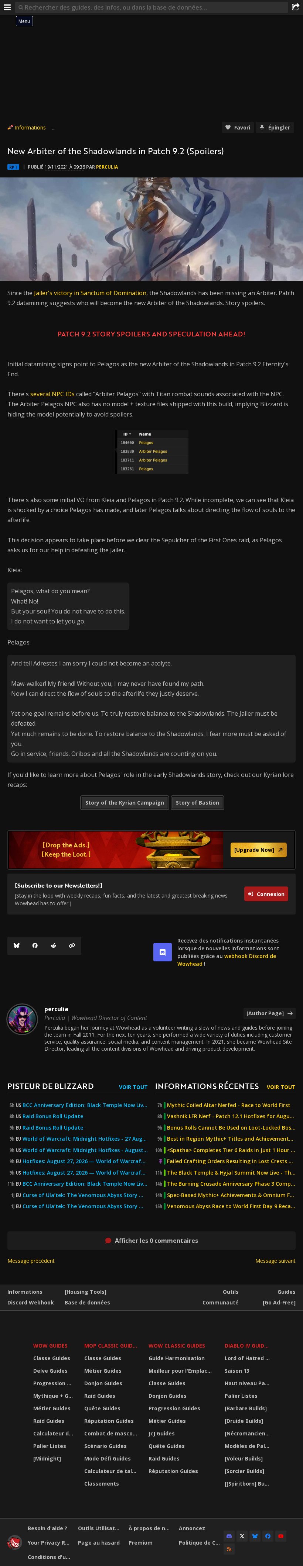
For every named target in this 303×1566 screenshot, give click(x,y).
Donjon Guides (103, 1383)
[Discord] (229, 1536)
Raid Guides (48, 1420)
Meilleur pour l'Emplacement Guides (182, 1370)
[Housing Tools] (85, 1291)
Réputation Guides (109, 1420)
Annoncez (192, 1528)
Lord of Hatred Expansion (248, 1358)
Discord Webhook (30, 1302)
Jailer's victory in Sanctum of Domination (90, 293)
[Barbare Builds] (246, 1408)
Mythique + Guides (54, 1395)
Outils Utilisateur (100, 1528)
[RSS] (229, 1549)
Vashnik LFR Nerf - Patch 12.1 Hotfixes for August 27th (231, 1116)
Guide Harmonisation (177, 1358)
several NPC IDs (52, 394)
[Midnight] (47, 1458)
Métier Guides (52, 1408)
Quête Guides (102, 1408)
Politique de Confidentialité (201, 1542)
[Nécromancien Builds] (248, 1433)
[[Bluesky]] (16, 946)
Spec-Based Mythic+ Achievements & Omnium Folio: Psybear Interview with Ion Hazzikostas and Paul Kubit (231, 1195)
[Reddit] (53, 946)
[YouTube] (280, 1536)
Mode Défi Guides (107, 1458)
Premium (141, 1542)
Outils (231, 1291)
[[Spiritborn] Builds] (248, 1483)
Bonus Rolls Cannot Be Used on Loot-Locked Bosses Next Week (231, 1127)
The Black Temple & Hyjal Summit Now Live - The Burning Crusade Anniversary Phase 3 (231, 1172)
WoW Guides (50, 1345)
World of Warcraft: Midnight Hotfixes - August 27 (85, 1150)
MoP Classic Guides (111, 1345)
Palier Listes (49, 1445)
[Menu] (7, 7)
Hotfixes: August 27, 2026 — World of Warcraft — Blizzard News (85, 1161)
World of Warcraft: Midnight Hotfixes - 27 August (85, 1138)
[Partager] (295, 7)
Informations (30, 127)
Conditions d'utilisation (50, 1556)
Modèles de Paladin (248, 1445)
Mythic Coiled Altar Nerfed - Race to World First (228, 1105)
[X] (242, 1536)
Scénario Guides (105, 1445)
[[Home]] (14, 1547)
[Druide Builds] (244, 1420)
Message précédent (31, 1260)
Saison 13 (237, 1370)
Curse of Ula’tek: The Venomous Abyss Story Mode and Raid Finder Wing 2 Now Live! (85, 1206)
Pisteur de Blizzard (50, 1086)
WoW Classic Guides (177, 1345)
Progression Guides (54, 1383)
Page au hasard (99, 1542)
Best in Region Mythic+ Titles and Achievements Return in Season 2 (231, 1138)
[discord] (162, 952)
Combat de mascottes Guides (111, 1433)
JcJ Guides (162, 1433)
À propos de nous (151, 1528)
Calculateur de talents (54, 1433)
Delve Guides (50, 1370)
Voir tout (133, 1086)
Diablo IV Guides (247, 1345)
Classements (101, 1483)
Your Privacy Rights (50, 1542)
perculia (107, 167)
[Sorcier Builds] (244, 1471)
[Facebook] (35, 946)
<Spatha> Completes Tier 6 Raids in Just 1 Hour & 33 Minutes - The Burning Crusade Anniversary (231, 1150)
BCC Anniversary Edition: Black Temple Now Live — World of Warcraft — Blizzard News (85, 1105)
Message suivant (275, 1260)
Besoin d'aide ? (47, 1528)
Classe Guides (51, 1358)
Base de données (87, 1302)
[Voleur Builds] (244, 1458)
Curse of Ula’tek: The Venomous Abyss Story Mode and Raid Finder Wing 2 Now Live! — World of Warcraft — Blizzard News (85, 1195)
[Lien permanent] (72, 946)
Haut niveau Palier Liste (248, 1383)
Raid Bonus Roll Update (53, 1116)
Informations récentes (207, 1086)
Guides (287, 1291)
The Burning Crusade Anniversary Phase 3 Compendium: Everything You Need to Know (231, 1183)
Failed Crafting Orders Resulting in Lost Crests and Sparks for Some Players (231, 1161)
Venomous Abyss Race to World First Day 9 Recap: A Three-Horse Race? (231, 1206)
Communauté (220, 1302)
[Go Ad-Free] (279, 1302)
